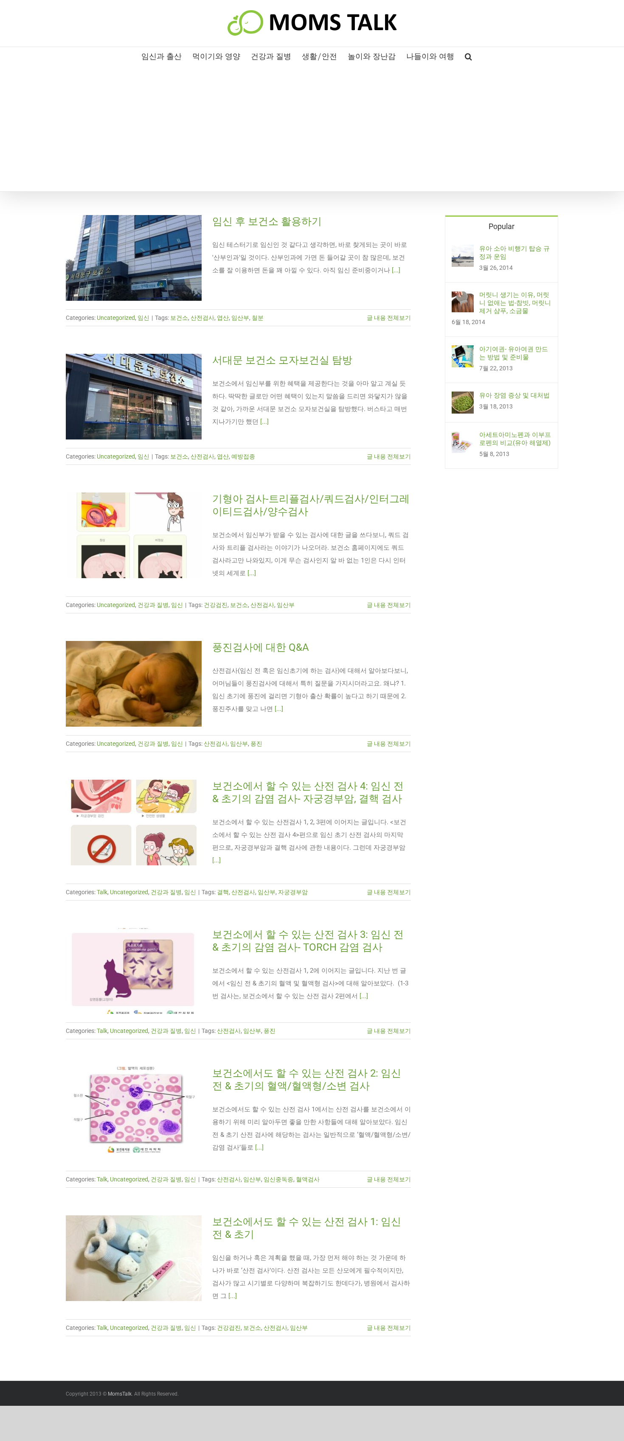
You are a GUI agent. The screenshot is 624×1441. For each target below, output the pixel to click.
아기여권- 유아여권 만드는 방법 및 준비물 (513, 353)
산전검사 (202, 317)
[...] (396, 270)
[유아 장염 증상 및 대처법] (463, 398)
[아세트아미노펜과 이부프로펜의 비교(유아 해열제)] (463, 437)
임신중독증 (278, 1179)
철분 (258, 317)
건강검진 (216, 605)
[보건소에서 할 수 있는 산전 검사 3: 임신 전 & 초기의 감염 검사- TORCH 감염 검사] (134, 971)
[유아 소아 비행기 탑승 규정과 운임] (463, 251)
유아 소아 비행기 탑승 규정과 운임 (514, 252)
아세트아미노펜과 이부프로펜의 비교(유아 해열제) (515, 439)
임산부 (240, 317)
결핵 (223, 892)
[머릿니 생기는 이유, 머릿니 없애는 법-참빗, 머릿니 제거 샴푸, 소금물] (463, 297)
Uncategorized (116, 317)
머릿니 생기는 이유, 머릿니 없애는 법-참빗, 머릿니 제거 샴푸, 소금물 (515, 303)
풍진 (256, 743)
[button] (468, 55)
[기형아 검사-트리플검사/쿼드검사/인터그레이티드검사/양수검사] (134, 535)
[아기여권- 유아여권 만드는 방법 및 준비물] (463, 351)
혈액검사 (308, 1179)
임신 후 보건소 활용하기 (267, 221)
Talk (102, 892)
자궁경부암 (293, 892)
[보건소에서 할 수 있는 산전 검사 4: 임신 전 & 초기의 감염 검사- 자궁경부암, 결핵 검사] (134, 822)
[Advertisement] (312, 127)
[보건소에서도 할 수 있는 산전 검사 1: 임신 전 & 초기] (134, 1258)
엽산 (223, 317)
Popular (501, 226)
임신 (143, 317)
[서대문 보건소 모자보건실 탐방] (134, 396)
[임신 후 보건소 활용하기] (134, 258)
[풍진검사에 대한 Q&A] (134, 684)
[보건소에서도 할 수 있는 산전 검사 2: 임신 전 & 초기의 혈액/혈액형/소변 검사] (134, 1110)
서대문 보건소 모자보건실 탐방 (282, 360)
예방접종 (243, 456)
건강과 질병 (153, 605)
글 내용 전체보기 (389, 317)
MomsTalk (120, 1394)
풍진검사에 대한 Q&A (260, 647)
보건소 (179, 317)
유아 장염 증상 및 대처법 (514, 395)
